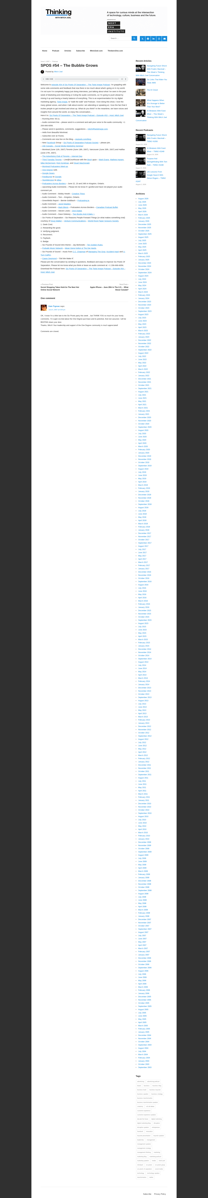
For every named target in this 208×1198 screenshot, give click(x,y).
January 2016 (143, 607)
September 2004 (144, 1045)
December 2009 (144, 842)
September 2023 (144, 311)
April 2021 (142, 405)
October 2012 (143, 733)
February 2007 (144, 952)
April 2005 (142, 1022)
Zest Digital (77, 211)
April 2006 (142, 984)
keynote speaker (159, 1135)
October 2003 (143, 1064)
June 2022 (142, 359)
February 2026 (144, 218)
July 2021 (142, 395)
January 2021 (143, 414)
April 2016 (142, 598)
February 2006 (144, 990)
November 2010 (144, 807)
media (154, 1160)
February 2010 (144, 836)
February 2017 (144, 565)
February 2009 (144, 874)
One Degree (47, 170)
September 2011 (144, 775)
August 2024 (143, 276)
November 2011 (144, 768)
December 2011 (144, 765)
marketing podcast (155, 1156)
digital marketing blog (144, 1123)
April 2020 (142, 443)
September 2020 (144, 427)
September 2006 (144, 968)
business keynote (155, 1090)
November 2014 (144, 652)
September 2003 (144, 1067)
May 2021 (142, 401)
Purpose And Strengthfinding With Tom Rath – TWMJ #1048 (157, 162)
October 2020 (143, 424)
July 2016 (142, 588)
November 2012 (144, 730)
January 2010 (143, 839)
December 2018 (144, 495)
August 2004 (143, 1048)
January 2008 (143, 916)
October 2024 (143, 269)
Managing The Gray (96, 252)
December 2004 (144, 1035)
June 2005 (142, 1016)
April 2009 (142, 868)
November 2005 (144, 1000)
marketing (157, 1152)
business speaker (142, 1094)
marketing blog (141, 1156)
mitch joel (162, 1160)
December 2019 (144, 456)
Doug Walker (56, 221)
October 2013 (143, 694)
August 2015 (143, 623)
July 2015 (142, 627)
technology (140, 1173)
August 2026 (143, 199)
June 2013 (142, 707)
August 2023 (143, 314)
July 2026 (142, 202)
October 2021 (143, 385)
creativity (140, 1106)
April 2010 (142, 829)
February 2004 (144, 1058)
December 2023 (144, 302)
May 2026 (142, 208)
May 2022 (142, 363)
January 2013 (143, 723)
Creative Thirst (78, 194)
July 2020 (142, 434)
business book (141, 1090)
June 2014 (142, 668)
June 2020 (142, 437)
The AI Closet (152, 90)
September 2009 (144, 852)
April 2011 (142, 791)
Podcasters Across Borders (54, 183)
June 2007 (142, 939)
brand (139, 1085)
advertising (140, 1081)
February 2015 (144, 643)
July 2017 (142, 549)
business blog (157, 1085)
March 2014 (143, 678)
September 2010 (144, 813)
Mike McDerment (48, 163)
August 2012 (143, 739)
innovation (149, 1131)
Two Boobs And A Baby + (84, 214)
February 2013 (144, 720)
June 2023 (142, 321)
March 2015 (143, 639)
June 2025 (142, 244)
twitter (151, 1177)
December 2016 (144, 572)
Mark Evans (104, 160)
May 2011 (142, 787)
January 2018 (143, 530)
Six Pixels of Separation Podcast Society (80, 143)
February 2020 (144, 450)
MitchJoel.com (96, 51)
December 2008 (144, 881)
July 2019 (142, 472)
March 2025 (143, 253)
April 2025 (142, 250)
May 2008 (142, 903)
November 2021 (144, 382)
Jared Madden (64, 204)
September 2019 (144, 466)
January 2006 (143, 993)
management (151, 1140)
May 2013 (142, 710)
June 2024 (142, 282)
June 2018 (142, 514)
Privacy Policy (160, 1194)
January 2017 (143, 569)
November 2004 (144, 1038)
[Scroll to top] (204, 1194)
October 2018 (143, 501)
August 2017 (143, 546)
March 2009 (143, 871)
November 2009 (144, 845)
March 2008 (143, 910)
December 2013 (144, 688)
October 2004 (143, 1042)
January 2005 (143, 1032)
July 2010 (142, 820)
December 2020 (144, 417)
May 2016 (142, 594)
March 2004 (143, 1054)
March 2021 (143, 408)
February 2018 (144, 527)
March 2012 (143, 755)
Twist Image (62, 102)
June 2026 (142, 205)
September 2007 (144, 929)
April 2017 (142, 559)
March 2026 (143, 215)
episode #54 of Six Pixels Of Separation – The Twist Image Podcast (80, 85)
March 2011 (143, 794)
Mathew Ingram (117, 160)
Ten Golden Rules (95, 245)
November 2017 (144, 537)
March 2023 (143, 331)
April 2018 (142, 520)
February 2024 (144, 295)
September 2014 (144, 659)
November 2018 (144, 498)
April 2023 (142, 327)
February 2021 (144, 411)
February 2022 (144, 372)
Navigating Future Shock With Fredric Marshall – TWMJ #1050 (157, 138)
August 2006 (143, 971)
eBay (59, 180)
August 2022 (143, 353)
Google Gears (48, 173)
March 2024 (143, 292)
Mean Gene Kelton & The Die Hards (80, 248)
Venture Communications (75, 221)
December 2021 (144, 379)
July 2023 (142, 318)
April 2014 (142, 675)
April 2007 (142, 945)
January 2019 (143, 491)
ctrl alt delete (150, 1106)
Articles (67, 51)
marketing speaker (143, 1160)
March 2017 (143, 562)
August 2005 (143, 1010)
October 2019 (143, 462)
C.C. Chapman (79, 252)
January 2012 (143, 762)
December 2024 (144, 263)
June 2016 (142, 591)
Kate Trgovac (54, 306)
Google (58, 177)
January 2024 (143, 298)
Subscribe (80, 51)
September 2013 (144, 697)
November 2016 (144, 575)
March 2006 (143, 987)
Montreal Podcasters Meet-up (55, 166)
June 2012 (142, 746)
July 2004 (142, 1051)
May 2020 (142, 440)
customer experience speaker (146, 1115)
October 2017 (143, 540)
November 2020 (144, 421)
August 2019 (143, 469)
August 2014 (143, 662)
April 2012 (142, 752)
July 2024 (142, 279)
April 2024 (142, 289)
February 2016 (144, 604)
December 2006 (144, 958)
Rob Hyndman (62, 163)
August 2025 (143, 237)
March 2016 (143, 601)
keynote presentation (143, 1135)
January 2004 (143, 1061)
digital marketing (156, 1119)
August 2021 (143, 392)
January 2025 (143, 260)
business (147, 1085)
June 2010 (142, 823)
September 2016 (144, 582)
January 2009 (143, 878)
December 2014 (144, 649)
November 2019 (144, 459)
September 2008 (144, 890)
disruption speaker (143, 1127)
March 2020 (143, 446)
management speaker (144, 1144)
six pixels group (160, 1165)
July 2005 (142, 1013)
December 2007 (144, 919)
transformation (141, 1177)
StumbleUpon (48, 180)
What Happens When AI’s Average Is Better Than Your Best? (156, 103)
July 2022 (142, 356)
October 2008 (143, 887)
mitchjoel (140, 1165)
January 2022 (143, 376)
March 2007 (143, 948)
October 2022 (143, 347)
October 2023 (143, 308)
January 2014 (143, 684)
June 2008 (142, 900)
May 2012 (142, 749)
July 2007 (142, 936)
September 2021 (144, 388)
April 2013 (142, 713)
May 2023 (142, 324)
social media (159, 1169)
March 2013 (143, 717)
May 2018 (142, 517)
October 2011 (143, 771)
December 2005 (144, 997)
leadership (140, 1140)
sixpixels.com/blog (83, 139)
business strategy (157, 1094)
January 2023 (143, 337)
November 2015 (144, 614)
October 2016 (143, 578)
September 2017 (144, 543)
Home (44, 51)
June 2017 (142, 553)
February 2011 (144, 797)
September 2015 (144, 620)
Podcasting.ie (83, 200)
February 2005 (144, 1029)
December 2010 (144, 804)
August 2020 (143, 430)
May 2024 (142, 285)
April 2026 (142, 211)
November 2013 (144, 691)
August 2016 (143, 585)
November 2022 (144, 343)
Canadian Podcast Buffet (107, 207)
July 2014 (142, 665)
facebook (140, 1131)
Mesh (89, 160)
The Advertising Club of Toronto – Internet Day (62, 156)
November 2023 (144, 305)
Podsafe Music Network (52, 248)
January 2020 (143, 453)
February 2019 (144, 488)
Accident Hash (112, 252)
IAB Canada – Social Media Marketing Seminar (62, 146)
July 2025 (142, 240)
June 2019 (142, 475)
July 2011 (142, 781)
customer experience (143, 1110)
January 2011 (143, 800)
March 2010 (143, 833)
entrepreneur (156, 1127)
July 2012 (142, 742)
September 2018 (144, 504)
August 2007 (143, 932)
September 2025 (144, 234)
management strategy (144, 1148)
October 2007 (143, 926)
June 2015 (142, 630)
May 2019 (142, 479)
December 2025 (144, 224)
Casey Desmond (49, 258)
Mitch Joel (58, 72)
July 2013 (142, 704)
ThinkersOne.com (115, 51)
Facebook (51, 143)
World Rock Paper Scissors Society (103, 221)
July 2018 (142, 511)
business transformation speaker (147, 1102)
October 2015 (143, 617)
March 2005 (143, 1026)
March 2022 (143, 369)
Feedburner (47, 177)
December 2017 (144, 533)
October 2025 (143, 231)
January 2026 (143, 221)
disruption (157, 1123)
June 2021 (142, 398)
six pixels (149, 1165)
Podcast (55, 51)
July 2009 (142, 858)
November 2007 (144, 923)
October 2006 (143, 964)
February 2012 (144, 758)
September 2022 (144, 350)
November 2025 (144, 228)
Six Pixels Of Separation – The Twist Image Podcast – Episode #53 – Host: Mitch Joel (86, 115)
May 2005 (142, 1019)
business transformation (144, 1098)
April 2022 (142, 366)
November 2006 (144, 961)
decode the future (142, 1119)
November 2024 (144, 266)
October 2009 (143, 849)
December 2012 (144, 726)
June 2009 (142, 861)
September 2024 (144, 273)
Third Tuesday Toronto (52, 160)
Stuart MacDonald (81, 163)
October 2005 (143, 1003)
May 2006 (142, 981)
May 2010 (142, 826)
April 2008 (142, 907)
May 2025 (142, 247)
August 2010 (143, 816)
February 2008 (144, 913)
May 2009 (142, 865)
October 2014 (143, 655)
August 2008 (143, 894)
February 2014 (144, 681)
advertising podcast (153, 1081)
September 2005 (144, 1006)
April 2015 (142, 636)
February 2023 (144, 334)
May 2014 (142, 672)
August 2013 (143, 701)
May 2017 (142, 556)
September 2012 (144, 736)
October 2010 (143, 810)
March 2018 (143, 524)
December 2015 (144, 610)
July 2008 (142, 897)
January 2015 (143, 646)
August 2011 (143, 778)
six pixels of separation (144, 1169)
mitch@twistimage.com (98, 129)
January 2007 (143, 955)
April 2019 (142, 482)
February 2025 (144, 256)
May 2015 (142, 633)
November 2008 (144, 884)
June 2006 (142, 977)
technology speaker (153, 1173)
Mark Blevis (63, 207)
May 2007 (142, 942)
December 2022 (144, 340)
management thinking (144, 1152)
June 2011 (142, 784)
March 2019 (143, 485)
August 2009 (143, 855)
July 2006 (142, 974)
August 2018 (143, 508)
